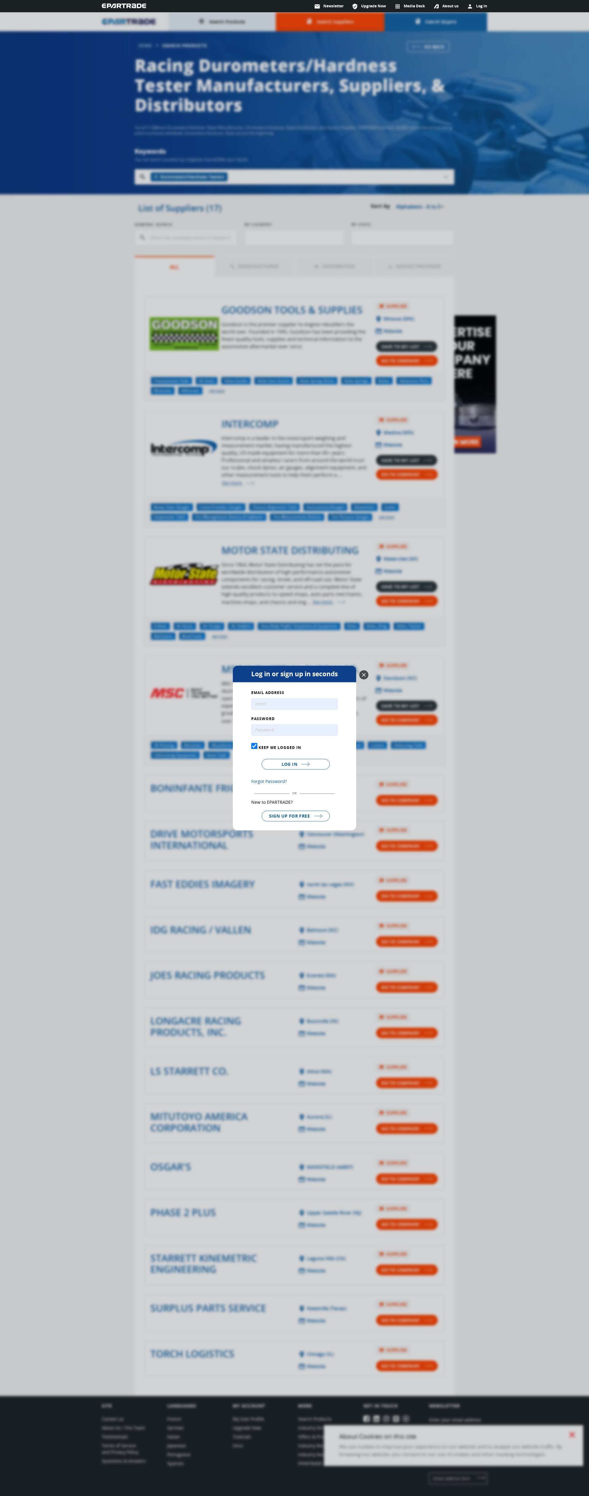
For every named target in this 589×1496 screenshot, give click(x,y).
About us (450, 6)
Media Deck (410, 6)
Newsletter (329, 6)
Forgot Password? (269, 781)
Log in (290, 764)
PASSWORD (263, 719)
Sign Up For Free (290, 816)
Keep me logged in (279, 747)
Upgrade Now (369, 6)
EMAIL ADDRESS (267, 693)
